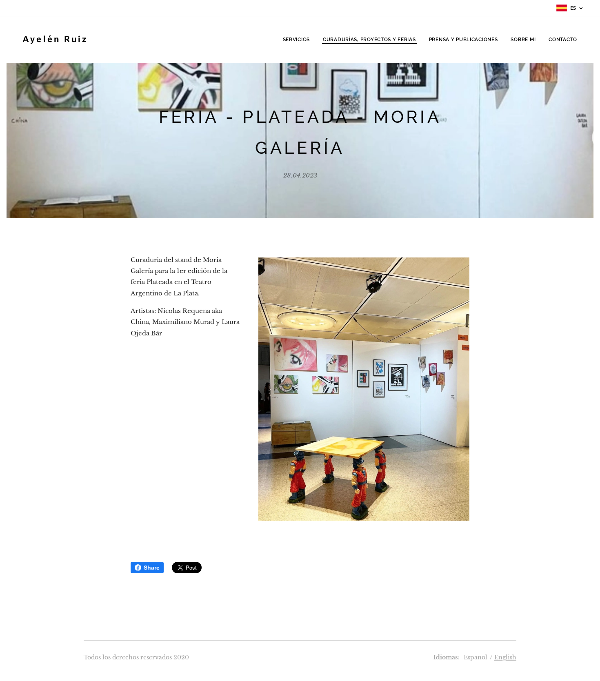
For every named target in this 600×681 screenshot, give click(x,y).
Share (152, 567)
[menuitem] (298, 39)
